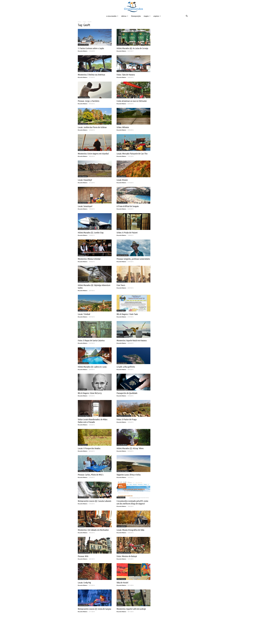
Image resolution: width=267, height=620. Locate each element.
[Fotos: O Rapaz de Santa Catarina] (95, 329)
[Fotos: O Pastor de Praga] (133, 408)
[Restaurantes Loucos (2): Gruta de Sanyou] (95, 598)
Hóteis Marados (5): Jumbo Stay (90, 232)
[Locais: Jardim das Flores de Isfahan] (95, 116)
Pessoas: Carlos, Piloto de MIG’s (90, 474)
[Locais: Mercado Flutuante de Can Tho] (133, 142)
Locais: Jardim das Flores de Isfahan (92, 127)
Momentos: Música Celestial (89, 259)
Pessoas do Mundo (83, 97)
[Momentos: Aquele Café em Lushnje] (133, 598)
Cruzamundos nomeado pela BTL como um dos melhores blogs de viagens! (132, 502)
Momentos (81, 71)
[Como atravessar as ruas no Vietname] (133, 90)
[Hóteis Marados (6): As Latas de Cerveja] (133, 37)
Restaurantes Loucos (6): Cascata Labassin (94, 501)
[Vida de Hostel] (133, 571)
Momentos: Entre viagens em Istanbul (93, 153)
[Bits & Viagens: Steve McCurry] (95, 382)
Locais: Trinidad (84, 314)
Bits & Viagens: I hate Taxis (127, 314)
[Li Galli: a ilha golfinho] (133, 355)
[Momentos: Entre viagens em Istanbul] (95, 142)
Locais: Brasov (122, 180)
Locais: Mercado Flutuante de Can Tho (132, 153)
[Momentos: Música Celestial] (95, 247)
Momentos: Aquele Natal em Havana (132, 340)
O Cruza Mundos (111, 16)
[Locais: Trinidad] (95, 303)
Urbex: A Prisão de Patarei (127, 232)
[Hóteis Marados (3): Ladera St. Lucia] (95, 355)
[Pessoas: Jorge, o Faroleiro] (95, 90)
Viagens (146, 16)
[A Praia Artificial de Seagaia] (133, 195)
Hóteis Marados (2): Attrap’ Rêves (130, 448)
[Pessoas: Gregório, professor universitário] (133, 247)
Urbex (118, 123)
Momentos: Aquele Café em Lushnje (131, 609)
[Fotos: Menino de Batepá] (133, 545)
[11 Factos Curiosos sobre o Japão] (95, 37)
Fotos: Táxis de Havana (126, 74)
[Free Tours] (133, 274)
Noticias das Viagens (122, 471)
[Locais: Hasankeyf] (95, 169)
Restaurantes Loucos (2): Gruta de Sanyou (94, 609)
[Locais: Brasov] (133, 169)
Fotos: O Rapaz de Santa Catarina (91, 340)
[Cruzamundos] (133, 7)
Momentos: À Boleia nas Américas (91, 74)
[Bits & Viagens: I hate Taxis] (133, 303)
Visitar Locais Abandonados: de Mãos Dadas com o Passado (92, 420)
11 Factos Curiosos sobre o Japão (91, 48)
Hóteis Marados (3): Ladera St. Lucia (92, 366)
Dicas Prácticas (121, 97)
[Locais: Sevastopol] (95, 195)
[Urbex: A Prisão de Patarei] (133, 221)
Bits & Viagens (121, 310)
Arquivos (156, 16)
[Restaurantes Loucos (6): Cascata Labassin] (95, 490)
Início (79, 22)
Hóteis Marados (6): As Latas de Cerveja (132, 48)
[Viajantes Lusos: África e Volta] (133, 463)
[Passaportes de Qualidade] (133, 382)
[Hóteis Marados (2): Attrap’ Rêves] (133, 437)
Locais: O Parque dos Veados (89, 448)
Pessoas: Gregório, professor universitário (133, 259)
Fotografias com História (123, 71)
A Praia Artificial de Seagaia (128, 206)
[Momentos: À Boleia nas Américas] (95, 63)
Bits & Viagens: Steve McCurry (90, 393)
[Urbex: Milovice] (133, 116)
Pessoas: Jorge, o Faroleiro (88, 101)
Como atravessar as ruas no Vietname (132, 101)
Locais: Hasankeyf (85, 180)
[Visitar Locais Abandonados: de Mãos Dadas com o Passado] (95, 408)
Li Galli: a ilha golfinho (126, 366)
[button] (186, 16)
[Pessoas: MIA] (95, 545)
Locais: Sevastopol (85, 206)
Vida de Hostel (122, 582)
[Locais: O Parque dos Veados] (95, 437)
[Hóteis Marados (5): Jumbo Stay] (95, 221)
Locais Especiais (82, 123)
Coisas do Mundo (83, 44)
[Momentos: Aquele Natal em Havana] (133, 329)
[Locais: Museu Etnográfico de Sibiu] (133, 519)
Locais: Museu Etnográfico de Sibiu (130, 530)
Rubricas (123, 16)
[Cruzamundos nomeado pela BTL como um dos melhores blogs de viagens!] (133, 490)
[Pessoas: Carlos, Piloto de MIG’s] (95, 463)
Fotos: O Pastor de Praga (127, 419)
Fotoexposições (136, 16)
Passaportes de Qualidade (127, 393)
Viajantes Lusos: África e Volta (128, 474)
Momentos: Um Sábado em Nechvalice (93, 530)
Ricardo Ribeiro (82, 51)
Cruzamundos (121, 497)
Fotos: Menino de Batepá (127, 556)
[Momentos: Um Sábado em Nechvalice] (95, 519)
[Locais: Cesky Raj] (95, 571)
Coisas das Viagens (122, 389)
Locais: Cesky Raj (84, 582)
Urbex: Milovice (123, 127)
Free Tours (121, 285)
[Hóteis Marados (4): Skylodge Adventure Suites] (95, 274)
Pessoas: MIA (83, 556)
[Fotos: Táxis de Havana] (133, 63)
